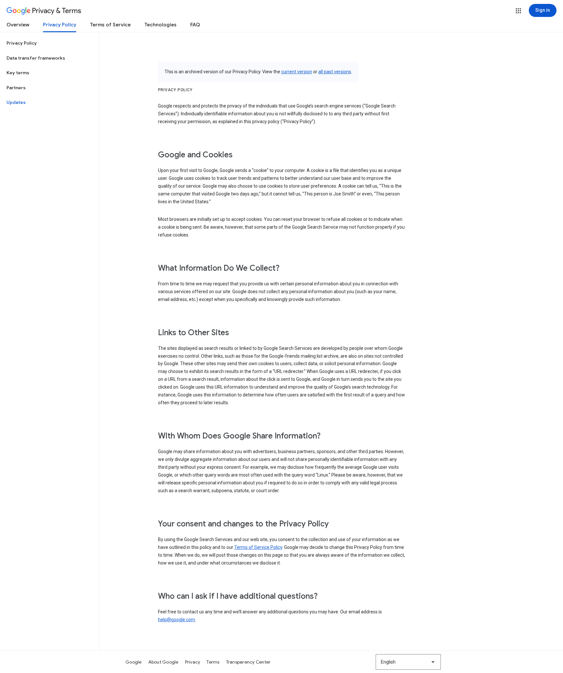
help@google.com (176, 619)
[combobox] (408, 662)
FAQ (195, 25)
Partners (16, 88)
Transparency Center (248, 662)
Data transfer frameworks (36, 58)
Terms (213, 662)
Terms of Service (110, 25)
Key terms (18, 73)
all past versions (334, 71)
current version (296, 71)
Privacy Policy (59, 25)
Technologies (160, 25)
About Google (163, 662)
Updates (16, 102)
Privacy (192, 662)
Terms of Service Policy (258, 547)
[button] (518, 10)
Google (133, 662)
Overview (18, 25)
